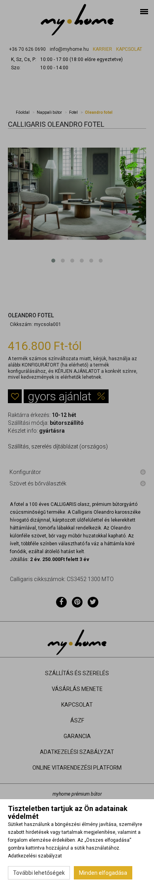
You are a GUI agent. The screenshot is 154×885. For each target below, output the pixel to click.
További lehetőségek (39, 873)
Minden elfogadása (103, 873)
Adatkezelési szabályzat (35, 856)
